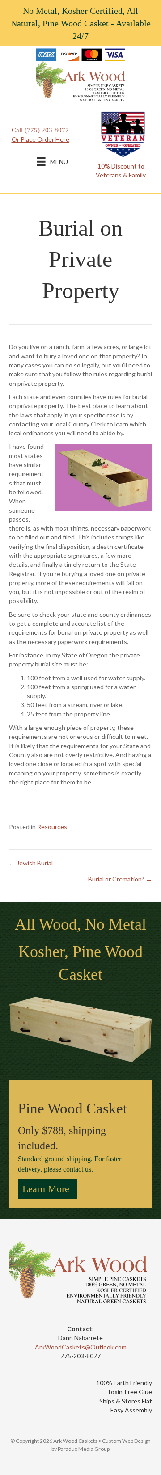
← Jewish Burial (31, 863)
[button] (47, 1189)
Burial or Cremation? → (120, 879)
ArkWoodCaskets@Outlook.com (81, 1347)
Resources (52, 826)
